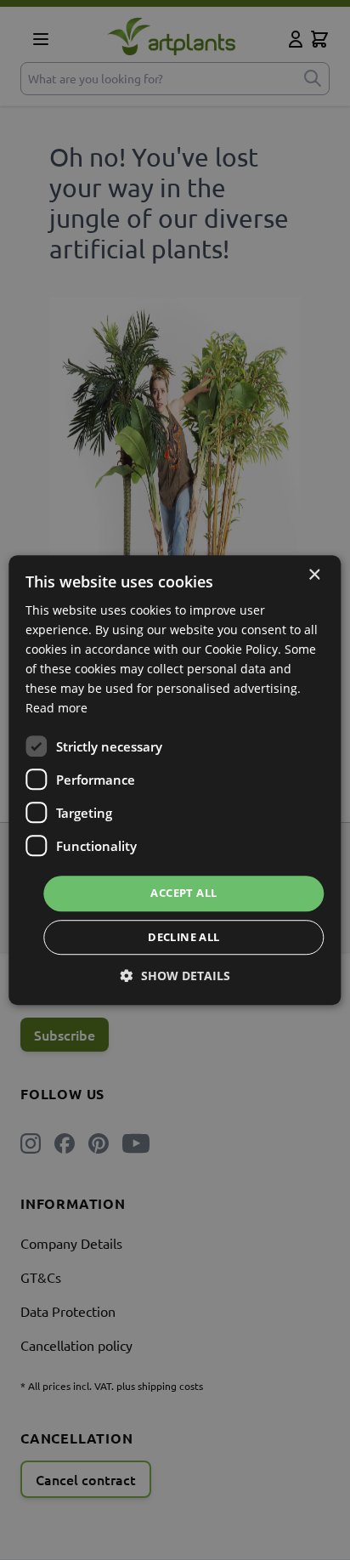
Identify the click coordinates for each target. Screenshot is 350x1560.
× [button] (314, 575)
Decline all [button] (183, 937)
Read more (56, 709)
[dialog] (175, 780)
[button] (175, 975)
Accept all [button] (183, 893)
